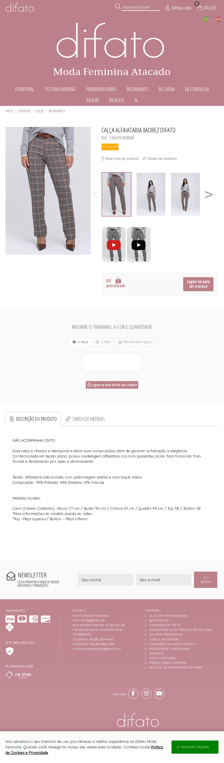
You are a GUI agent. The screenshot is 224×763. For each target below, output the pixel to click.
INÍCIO (9, 111)
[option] (119, 194)
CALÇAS (39, 111)
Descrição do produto (36, 418)
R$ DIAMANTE (57, 111)
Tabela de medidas (88, 418)
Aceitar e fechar (195, 747)
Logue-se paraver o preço (198, 284)
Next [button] (208, 194)
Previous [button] (95, 194)
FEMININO (24, 111)
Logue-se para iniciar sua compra (113, 385)
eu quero (206, 580)
